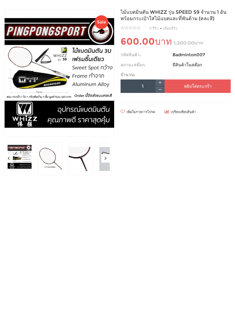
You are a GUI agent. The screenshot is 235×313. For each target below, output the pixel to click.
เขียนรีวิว (170, 28)
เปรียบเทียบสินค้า (183, 112)
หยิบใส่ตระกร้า (198, 86)
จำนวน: (128, 74)
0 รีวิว (154, 28)
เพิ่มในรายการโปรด (140, 112)
